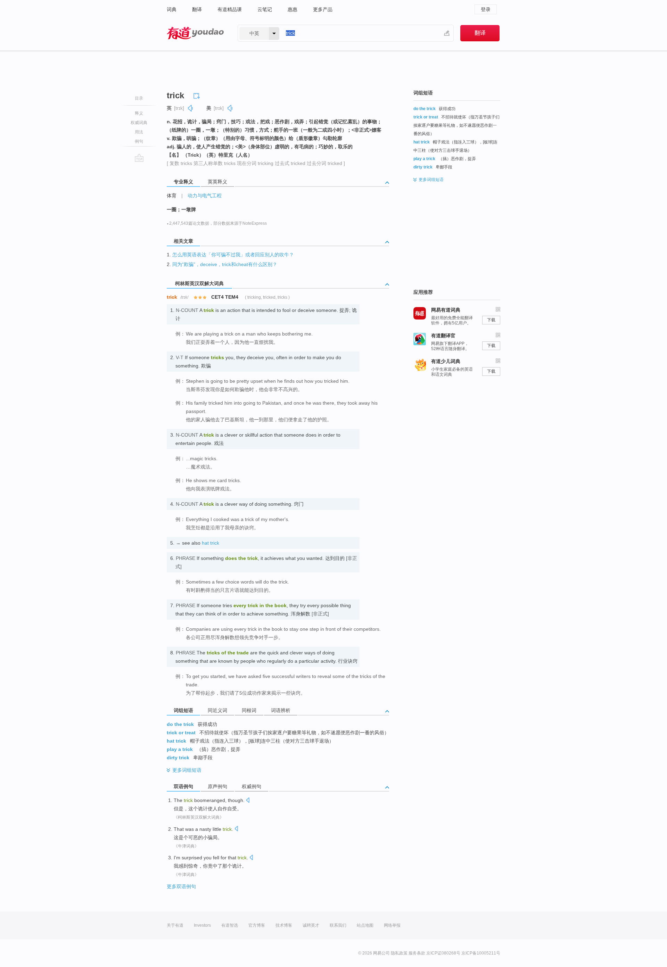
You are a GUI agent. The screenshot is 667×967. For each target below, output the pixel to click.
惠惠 (292, 9)
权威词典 (139, 122)
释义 (139, 113)
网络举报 (392, 925)
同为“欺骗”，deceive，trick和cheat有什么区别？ (224, 264)
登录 (486, 9)
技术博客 (283, 925)
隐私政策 (399, 953)
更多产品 (322, 9)
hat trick (210, 543)
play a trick (180, 749)
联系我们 (338, 925)
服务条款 (417, 953)
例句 (139, 141)
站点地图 (365, 925)
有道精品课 (229, 9)
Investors (202, 925)
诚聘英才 (311, 925)
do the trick (180, 724)
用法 (139, 132)
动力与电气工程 (205, 195)
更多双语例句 (181, 886)
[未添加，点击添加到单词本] (197, 94)
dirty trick (178, 757)
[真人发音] (190, 108)
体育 (171, 195)
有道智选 (229, 925)
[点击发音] (247, 800)
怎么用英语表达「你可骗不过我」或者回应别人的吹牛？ (233, 254)
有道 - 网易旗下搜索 (195, 33)
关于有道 (175, 925)
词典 (171, 9)
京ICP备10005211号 (480, 953)
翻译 (197, 9)
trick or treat (181, 732)
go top (139, 158)
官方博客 (256, 925)
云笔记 (264, 9)
